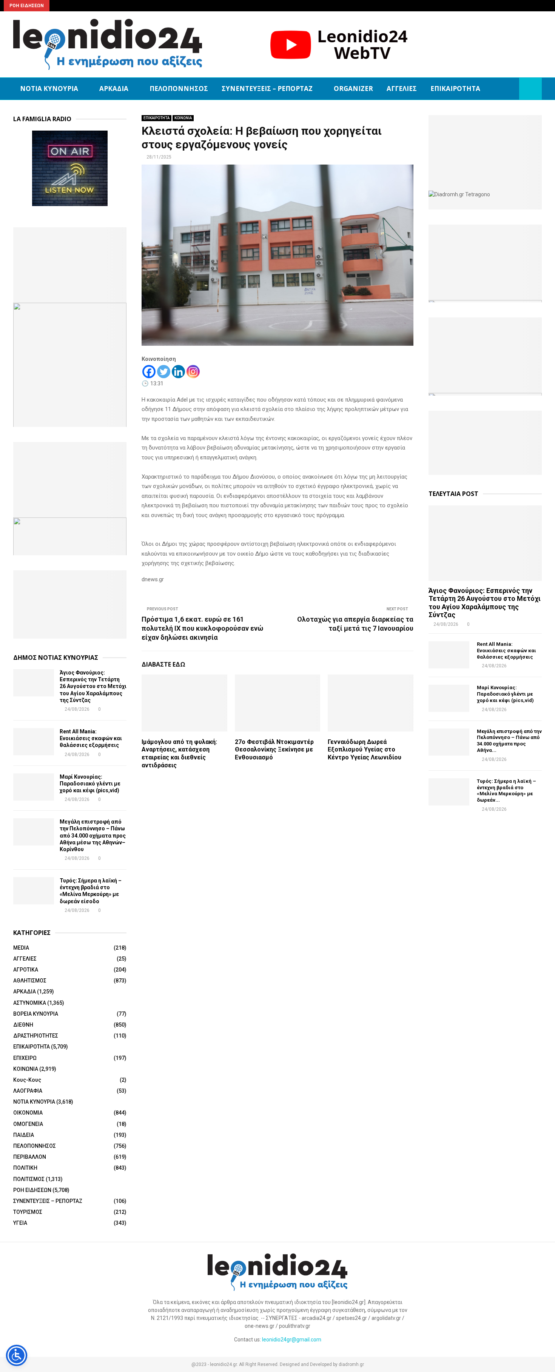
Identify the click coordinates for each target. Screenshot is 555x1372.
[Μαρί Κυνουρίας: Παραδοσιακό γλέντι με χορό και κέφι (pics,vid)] (33, 787)
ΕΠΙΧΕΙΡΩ (25, 1058)
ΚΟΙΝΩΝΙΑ (183, 118)
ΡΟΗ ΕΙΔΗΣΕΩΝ (32, 1190)
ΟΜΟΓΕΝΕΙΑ (28, 1124)
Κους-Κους (27, 1080)
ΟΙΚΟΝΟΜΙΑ (28, 1113)
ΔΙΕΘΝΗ (23, 1025)
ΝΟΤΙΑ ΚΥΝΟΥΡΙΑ (49, 88)
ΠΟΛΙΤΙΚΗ (25, 1168)
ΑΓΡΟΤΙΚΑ (25, 970)
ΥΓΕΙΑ (20, 1223)
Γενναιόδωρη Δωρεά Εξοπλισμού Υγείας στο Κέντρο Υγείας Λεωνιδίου (364, 749)
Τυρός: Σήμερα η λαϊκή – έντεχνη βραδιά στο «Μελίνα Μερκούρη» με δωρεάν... (506, 790)
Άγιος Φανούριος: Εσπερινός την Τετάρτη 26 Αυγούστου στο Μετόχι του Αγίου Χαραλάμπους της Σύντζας (93, 686)
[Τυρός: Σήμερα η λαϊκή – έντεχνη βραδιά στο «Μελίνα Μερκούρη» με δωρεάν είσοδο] (33, 890)
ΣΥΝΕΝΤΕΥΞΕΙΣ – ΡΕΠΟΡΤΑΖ (267, 88)
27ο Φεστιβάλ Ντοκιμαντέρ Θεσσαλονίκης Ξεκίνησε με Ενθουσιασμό (274, 749)
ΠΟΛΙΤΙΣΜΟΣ (29, 1179)
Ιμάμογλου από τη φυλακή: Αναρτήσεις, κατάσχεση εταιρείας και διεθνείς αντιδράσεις (179, 753)
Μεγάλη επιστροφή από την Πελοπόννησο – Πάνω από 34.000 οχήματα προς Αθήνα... (509, 740)
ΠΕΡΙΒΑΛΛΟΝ (29, 1157)
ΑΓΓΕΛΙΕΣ (402, 88)
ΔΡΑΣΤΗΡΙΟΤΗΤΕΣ (35, 1036)
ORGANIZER (353, 88)
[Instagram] (193, 371)
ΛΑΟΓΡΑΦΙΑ (27, 1091)
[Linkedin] (178, 371)
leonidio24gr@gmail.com (291, 1340)
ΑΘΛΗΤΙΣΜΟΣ (29, 981)
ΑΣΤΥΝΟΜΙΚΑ (29, 1003)
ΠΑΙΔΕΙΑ (23, 1135)
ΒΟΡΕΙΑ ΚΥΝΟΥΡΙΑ (35, 1014)
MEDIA (21, 948)
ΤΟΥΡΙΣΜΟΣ (27, 1212)
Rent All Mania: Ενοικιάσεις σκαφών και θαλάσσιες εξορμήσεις (91, 738)
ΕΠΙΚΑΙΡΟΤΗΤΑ (455, 88)
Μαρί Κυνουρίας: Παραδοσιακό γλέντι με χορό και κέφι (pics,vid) (90, 783)
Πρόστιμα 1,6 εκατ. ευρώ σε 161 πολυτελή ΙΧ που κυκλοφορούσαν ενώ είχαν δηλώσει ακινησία (202, 628)
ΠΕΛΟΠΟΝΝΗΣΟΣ (179, 88)
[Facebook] (149, 371)
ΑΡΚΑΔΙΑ (113, 88)
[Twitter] (163, 371)
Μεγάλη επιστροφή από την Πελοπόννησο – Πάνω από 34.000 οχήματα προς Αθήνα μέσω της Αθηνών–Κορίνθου (93, 835)
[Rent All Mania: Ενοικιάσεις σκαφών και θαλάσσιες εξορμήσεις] (33, 741)
